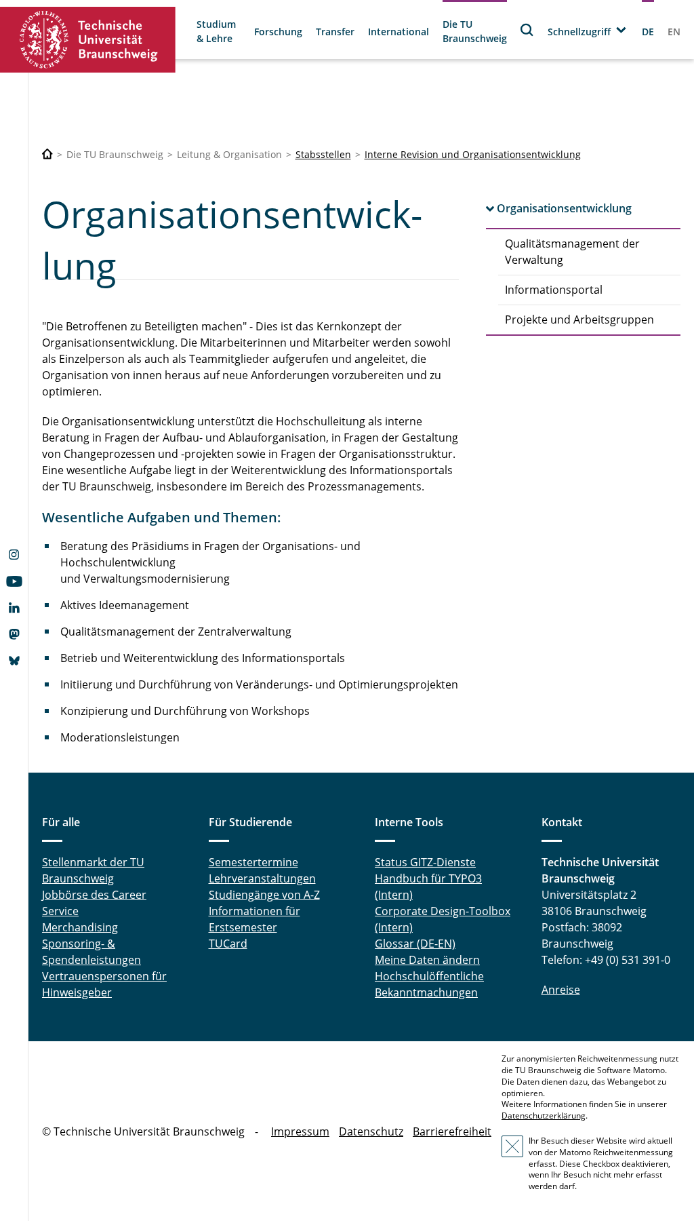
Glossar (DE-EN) (415, 943)
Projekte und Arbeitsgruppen (579, 319)
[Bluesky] (14, 662)
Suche (527, 29)
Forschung (278, 31)
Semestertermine (253, 862)
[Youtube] (14, 583)
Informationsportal (554, 289)
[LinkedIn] (14, 609)
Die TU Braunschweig (475, 31)
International (398, 31)
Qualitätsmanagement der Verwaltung (572, 251)
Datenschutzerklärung (544, 1115)
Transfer (335, 31)
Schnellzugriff (579, 31)
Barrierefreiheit (452, 1131)
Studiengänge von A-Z (264, 894)
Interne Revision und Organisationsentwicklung (473, 154)
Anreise (561, 989)
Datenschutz (371, 1131)
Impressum (300, 1131)
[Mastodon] (14, 635)
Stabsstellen (323, 154)
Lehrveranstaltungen (262, 878)
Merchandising (80, 927)
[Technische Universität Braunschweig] (88, 40)
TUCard (228, 943)
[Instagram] (14, 556)
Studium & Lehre (216, 31)
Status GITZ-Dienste (425, 862)
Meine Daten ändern (427, 959)
